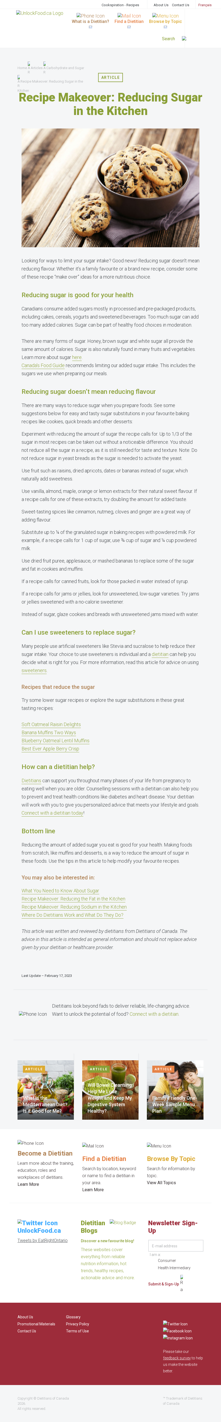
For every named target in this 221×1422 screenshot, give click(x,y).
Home (22, 68)
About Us (161, 5)
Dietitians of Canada (53, 1398)
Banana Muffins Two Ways (49, 732)
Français (205, 5)
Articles (37, 68)
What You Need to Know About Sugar (60, 890)
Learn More (28, 1184)
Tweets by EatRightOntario (43, 1240)
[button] (197, 39)
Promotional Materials (36, 1324)
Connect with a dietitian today (52, 813)
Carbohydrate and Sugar (65, 68)
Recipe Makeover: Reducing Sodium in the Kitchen (74, 907)
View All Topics (161, 1182)
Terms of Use (77, 1331)
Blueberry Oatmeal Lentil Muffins (55, 740)
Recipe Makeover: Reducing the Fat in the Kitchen (73, 899)
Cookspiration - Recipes (120, 5)
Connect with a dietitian (154, 1014)
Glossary (73, 1317)
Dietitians (31, 780)
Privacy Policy (77, 1324)
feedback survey (177, 1358)
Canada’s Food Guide (43, 365)
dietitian (160, 654)
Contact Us (180, 5)
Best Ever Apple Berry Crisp (50, 748)
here (77, 357)
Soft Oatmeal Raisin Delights (51, 724)
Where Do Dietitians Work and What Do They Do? (72, 915)
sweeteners (34, 670)
